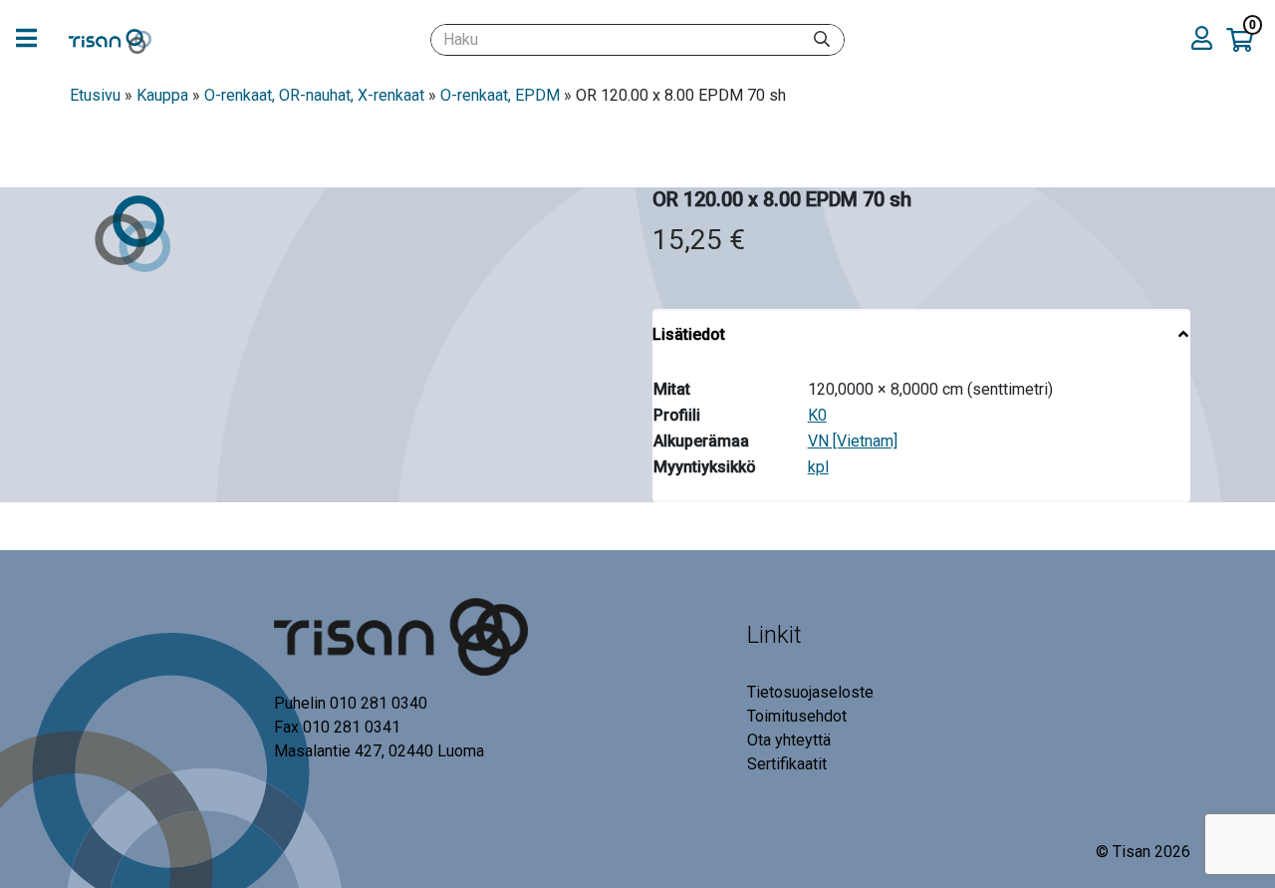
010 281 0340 (378, 703)
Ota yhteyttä (789, 740)
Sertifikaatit (787, 763)
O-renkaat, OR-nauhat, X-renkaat (314, 95)
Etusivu (95, 95)
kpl (818, 466)
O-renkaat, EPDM (500, 95)
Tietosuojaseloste (810, 692)
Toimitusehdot (797, 716)
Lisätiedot (688, 334)
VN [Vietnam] (852, 441)
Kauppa (162, 95)
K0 (817, 415)
